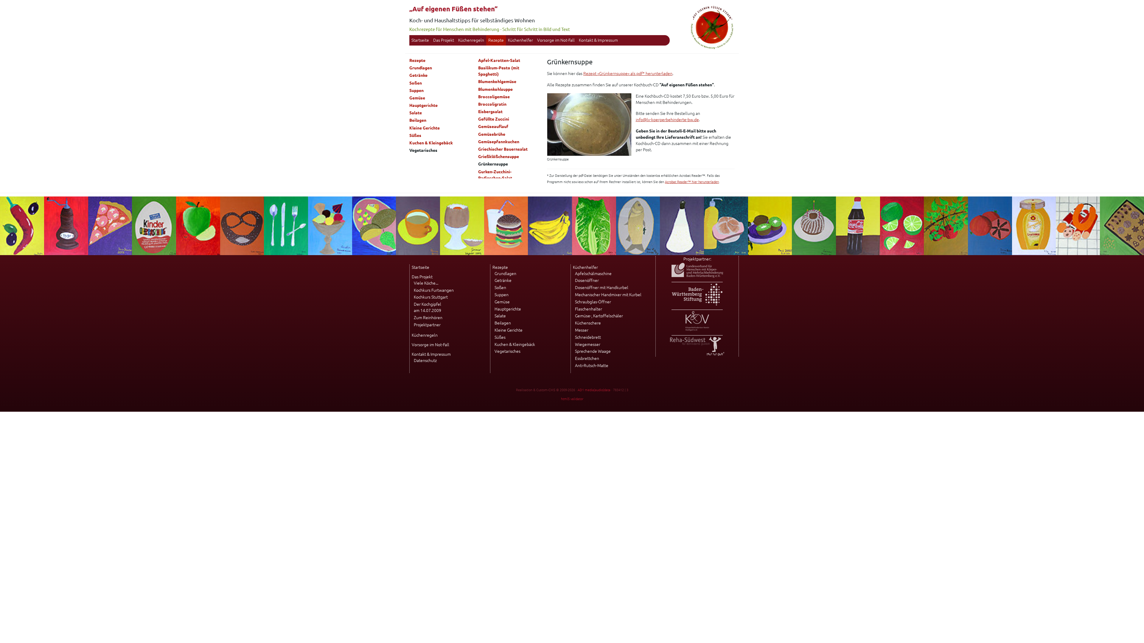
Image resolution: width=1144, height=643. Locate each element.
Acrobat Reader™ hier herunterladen (692, 182)
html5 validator (572, 399)
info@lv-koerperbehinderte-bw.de (667, 119)
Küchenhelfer (520, 40)
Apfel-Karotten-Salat (499, 60)
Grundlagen (420, 67)
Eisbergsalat (490, 111)
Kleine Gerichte (424, 128)
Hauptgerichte (423, 105)
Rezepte (496, 40)
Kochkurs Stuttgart (431, 297)
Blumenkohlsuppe (495, 89)
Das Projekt (443, 40)
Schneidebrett (588, 337)
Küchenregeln (471, 40)
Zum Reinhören (428, 317)
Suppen (416, 90)
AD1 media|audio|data (594, 390)
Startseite (420, 40)
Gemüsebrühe (491, 134)
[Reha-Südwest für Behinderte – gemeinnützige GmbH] (697, 354)
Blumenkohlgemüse (497, 81)
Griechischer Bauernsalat (503, 149)
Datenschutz (425, 360)
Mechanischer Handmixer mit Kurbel (608, 294)
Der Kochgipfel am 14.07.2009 (427, 307)
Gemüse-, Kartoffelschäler (599, 315)
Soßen (415, 83)
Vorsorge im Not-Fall (556, 40)
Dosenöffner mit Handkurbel (601, 287)
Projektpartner (427, 324)
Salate (415, 112)
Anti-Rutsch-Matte (591, 365)
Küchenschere (588, 323)
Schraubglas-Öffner (593, 301)
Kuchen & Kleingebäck (431, 143)
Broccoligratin (492, 104)
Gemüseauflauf (493, 126)
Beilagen (417, 120)
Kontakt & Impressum (598, 40)
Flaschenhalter (588, 309)
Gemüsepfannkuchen (498, 141)
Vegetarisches (507, 351)
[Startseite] (712, 48)
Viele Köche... (426, 283)
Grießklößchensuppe (498, 156)
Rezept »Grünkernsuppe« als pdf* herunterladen (627, 73)
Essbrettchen (587, 358)
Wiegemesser (587, 344)
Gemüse (417, 98)
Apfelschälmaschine (593, 273)
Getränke (418, 75)
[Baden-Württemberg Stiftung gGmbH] (697, 304)
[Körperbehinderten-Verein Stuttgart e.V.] (697, 329)
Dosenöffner (587, 280)
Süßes (415, 135)
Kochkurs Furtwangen (434, 290)
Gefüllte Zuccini (493, 119)
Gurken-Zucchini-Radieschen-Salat (495, 174)
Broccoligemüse (494, 96)
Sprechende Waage (593, 351)
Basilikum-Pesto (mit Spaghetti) (498, 71)
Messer (581, 330)
